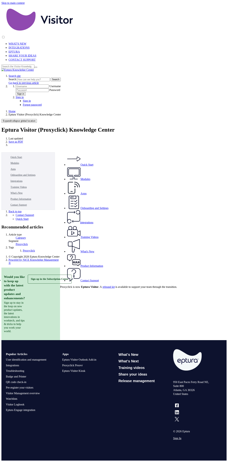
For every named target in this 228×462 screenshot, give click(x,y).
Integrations (16, 181)
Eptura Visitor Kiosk (73, 370)
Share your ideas (132, 374)
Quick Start (16, 157)
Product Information (21, 199)
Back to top (15, 211)
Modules (15, 163)
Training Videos (19, 187)
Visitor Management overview (23, 393)
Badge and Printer (16, 376)
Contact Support (19, 205)
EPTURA (14, 51)
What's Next (128, 361)
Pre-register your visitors (19, 387)
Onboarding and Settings (23, 175)
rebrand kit (109, 286)
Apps (13, 169)
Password (54, 89)
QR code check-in (16, 382)
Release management (136, 381)
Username (55, 86)
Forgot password (32, 104)
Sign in (20, 94)
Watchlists (11, 398)
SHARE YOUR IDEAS (22, 55)
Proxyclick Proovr (72, 365)
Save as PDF (16, 141)
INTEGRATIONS (19, 47)
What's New (17, 193)
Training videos (131, 368)
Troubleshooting (15, 370)
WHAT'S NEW (17, 43)
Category (21, 237)
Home (12, 111)
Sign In (177, 438)
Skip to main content (13, 2)
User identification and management (26, 359)
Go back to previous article (24, 82)
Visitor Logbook (15, 404)
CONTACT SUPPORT (22, 59)
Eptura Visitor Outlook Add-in (79, 359)
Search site (15, 75)
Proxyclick (22, 244)
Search (13, 79)
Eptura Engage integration (20, 409)
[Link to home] (17, 69)
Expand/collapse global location (19, 121)
